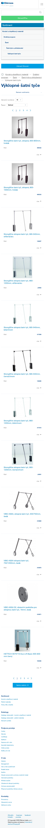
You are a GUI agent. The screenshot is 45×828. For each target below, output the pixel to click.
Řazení (3, 105)
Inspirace (19, 815)
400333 (39, 194)
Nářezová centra (6, 805)
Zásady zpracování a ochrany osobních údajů (14, 775)
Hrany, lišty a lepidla (7, 705)
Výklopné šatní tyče (14, 54)
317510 (39, 428)
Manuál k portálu (6, 721)
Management (5, 764)
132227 (39, 241)
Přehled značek (5, 780)
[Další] (30, 110)
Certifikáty (4, 737)
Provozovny (4, 799)
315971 (39, 614)
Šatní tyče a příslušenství (14, 48)
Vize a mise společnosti (8, 767)
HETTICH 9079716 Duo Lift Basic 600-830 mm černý (22, 655)
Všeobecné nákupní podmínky (10, 783)
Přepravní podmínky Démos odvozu (11, 789)
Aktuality (10, 815)
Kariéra (3, 772)
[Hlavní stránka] (3, 74)
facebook (28, 815)
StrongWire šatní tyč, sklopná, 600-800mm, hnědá (22, 141)
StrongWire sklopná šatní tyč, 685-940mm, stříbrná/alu (22, 235)
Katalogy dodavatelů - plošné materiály (12, 718)
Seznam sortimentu (22, 92)
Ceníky (3, 731)
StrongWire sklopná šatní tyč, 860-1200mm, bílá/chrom (18, 421)
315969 (39, 521)
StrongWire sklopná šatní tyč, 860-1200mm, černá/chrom (18, 468)
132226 (39, 381)
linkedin (10, 817)
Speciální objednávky (7, 745)
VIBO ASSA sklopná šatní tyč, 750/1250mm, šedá (16, 561)
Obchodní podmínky (7, 778)
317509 (39, 334)
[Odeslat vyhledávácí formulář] (40, 12)
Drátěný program (9, 37)
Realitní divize (5, 769)
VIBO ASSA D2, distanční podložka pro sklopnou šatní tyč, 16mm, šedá (20, 608)
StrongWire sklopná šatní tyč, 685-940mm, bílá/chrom (22, 328)
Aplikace (3, 739)
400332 (39, 148)
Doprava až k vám (6, 742)
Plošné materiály (6, 702)
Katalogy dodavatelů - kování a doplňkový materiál (16, 715)
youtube (18, 817)
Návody (3, 734)
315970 (39, 568)
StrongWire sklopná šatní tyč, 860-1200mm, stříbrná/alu (18, 281)
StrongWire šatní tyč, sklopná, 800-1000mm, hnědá (19, 188)
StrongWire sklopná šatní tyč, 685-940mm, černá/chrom (22, 375)
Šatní (7, 42)
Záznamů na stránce (7, 100)
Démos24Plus (22, 18)
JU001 (39, 474)
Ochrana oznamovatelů (8, 786)
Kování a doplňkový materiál (12, 31)
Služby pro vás (5, 751)
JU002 (39, 288)
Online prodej (5, 748)
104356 (39, 661)
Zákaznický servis (6, 802)
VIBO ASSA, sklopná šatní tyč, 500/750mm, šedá (22, 515)
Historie (3, 761)
